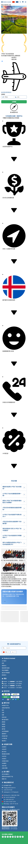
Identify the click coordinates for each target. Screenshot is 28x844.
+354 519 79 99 (8, 789)
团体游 (3, 722)
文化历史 (4, 756)
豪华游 (3, 729)
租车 (3, 710)
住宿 (3, 712)
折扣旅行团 (4, 736)
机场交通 (4, 717)
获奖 (3, 663)
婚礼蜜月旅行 (5, 719)
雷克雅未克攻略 (6, 754)
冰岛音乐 (4, 758)
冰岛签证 (4, 747)
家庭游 (3, 724)
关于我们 (4, 661)
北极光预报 (4, 768)
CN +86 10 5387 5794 (10, 801)
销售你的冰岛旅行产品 (7, 776)
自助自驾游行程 (6, 707)
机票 (3, 714)
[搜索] (20, 2)
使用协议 (4, 665)
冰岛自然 (4, 749)
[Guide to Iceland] (6, 2)
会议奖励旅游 (5, 731)
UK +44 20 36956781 (9, 797)
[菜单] (25, 2)
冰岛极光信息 (5, 761)
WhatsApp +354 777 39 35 (11, 803)
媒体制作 (4, 733)
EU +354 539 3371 (9, 799)
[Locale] (13, 2)
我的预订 (4, 740)
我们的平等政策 (6, 672)
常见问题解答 (5, 670)
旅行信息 (4, 751)
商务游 (3, 726)
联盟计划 (4, 779)
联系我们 (4, 675)
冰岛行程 (4, 765)
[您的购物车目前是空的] (23, 2)
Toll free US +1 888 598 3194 (11, 795)
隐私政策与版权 (6, 668)
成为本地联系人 (6, 774)
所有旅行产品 (5, 705)
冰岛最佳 (4, 763)
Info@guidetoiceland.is (9, 787)
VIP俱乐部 (4, 738)
